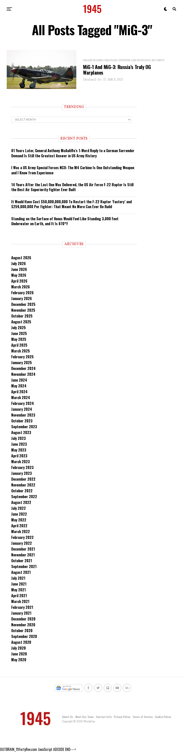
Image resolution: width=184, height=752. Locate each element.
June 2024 (19, 380)
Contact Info (104, 717)
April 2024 (19, 391)
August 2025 (21, 321)
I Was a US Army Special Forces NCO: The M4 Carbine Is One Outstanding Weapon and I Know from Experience (72, 170)
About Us (67, 717)
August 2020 (21, 642)
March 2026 (20, 287)
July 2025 (18, 327)
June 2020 (19, 654)
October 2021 (21, 560)
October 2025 (22, 316)
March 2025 (20, 351)
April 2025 (19, 345)
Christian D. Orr (92, 79)
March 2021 (20, 601)
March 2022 (20, 531)
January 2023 (21, 473)
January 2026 (21, 298)
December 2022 (23, 479)
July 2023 (18, 438)
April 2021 (19, 595)
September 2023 (24, 426)
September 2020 (24, 636)
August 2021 (21, 572)
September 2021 (24, 566)
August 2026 (21, 257)
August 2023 (21, 432)
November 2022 (23, 485)
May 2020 (18, 659)
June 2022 (19, 514)
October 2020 (22, 630)
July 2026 (18, 263)
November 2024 (23, 374)
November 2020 (23, 624)
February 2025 (22, 356)
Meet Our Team (84, 717)
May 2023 (18, 450)
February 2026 (22, 292)
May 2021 (18, 589)
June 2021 (18, 584)
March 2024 (20, 397)
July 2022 (18, 508)
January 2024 (21, 409)
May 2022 (18, 520)
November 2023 (23, 415)
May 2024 (18, 386)
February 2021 (22, 607)
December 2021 (23, 549)
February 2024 (22, 403)
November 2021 (23, 555)
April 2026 (19, 281)
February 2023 (22, 467)
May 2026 (18, 275)
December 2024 (23, 368)
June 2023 (19, 444)
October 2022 (22, 490)
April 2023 (19, 455)
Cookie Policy (163, 717)
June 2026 (19, 269)
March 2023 (20, 461)
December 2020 (23, 619)
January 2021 (21, 613)
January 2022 (21, 543)
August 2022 (21, 502)
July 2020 (18, 648)
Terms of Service (142, 717)
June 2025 (19, 333)
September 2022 (24, 496)
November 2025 (23, 310)
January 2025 (21, 362)
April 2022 (19, 525)
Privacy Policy (122, 717)
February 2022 (22, 537)
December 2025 (23, 304)
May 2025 (18, 339)
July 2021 (18, 578)
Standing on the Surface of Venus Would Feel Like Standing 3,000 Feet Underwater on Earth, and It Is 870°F (64, 221)
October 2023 (22, 421)
